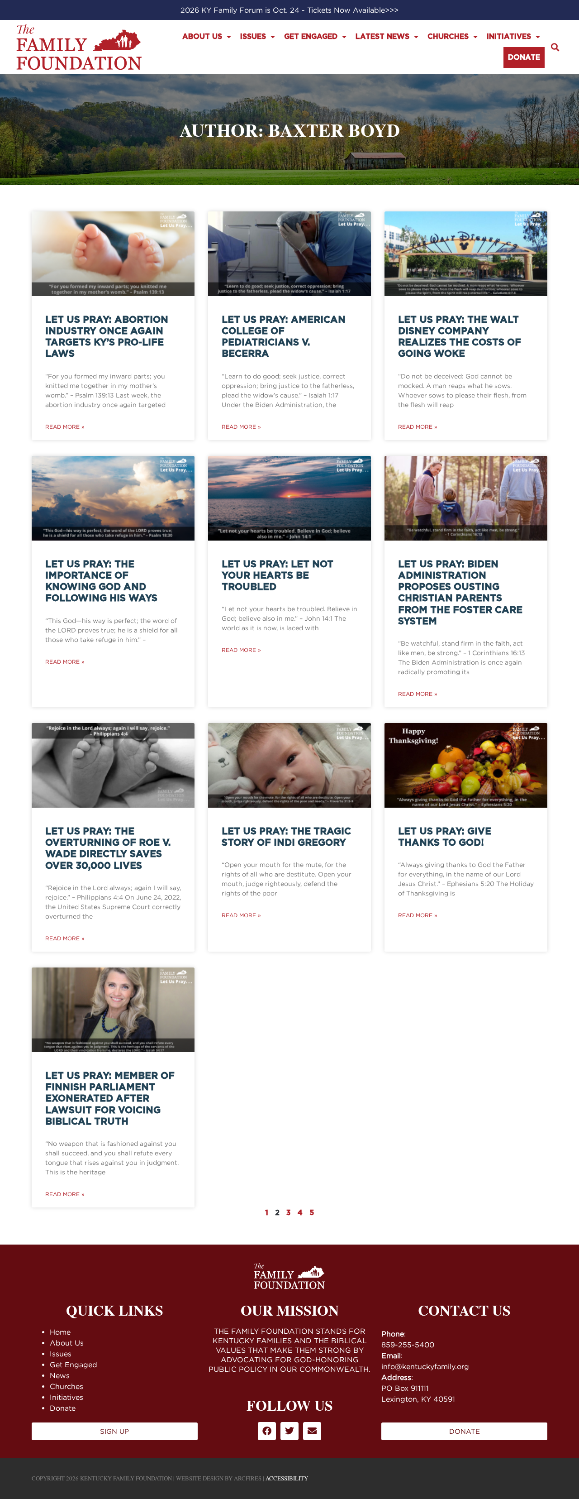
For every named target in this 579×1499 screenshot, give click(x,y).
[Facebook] (267, 1431)
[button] (554, 47)
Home (60, 1332)
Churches (448, 36)
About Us (202, 36)
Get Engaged (310, 36)
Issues (253, 36)
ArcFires (247, 1478)
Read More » (65, 427)
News (60, 1375)
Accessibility (287, 1478)
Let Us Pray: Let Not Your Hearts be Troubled (277, 576)
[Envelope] (312, 1431)
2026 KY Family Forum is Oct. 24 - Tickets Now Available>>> (289, 10)
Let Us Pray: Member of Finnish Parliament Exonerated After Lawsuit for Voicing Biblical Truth (110, 1098)
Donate (524, 57)
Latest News (382, 36)
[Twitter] (289, 1431)
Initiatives (509, 36)
